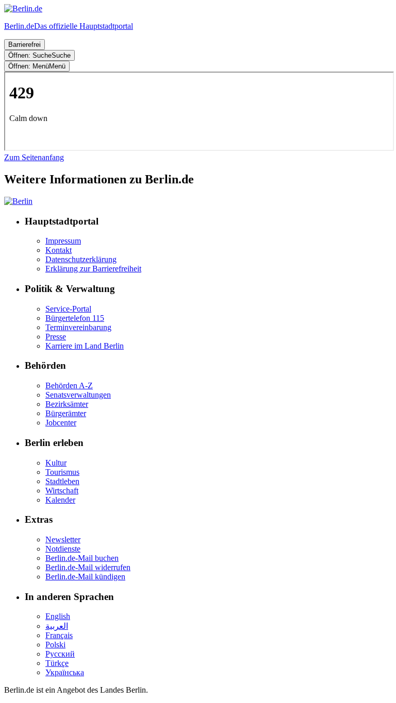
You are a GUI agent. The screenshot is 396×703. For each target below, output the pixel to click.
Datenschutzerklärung (81, 259)
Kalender (60, 499)
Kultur (56, 462)
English (57, 616)
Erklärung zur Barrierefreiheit (93, 268)
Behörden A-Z (69, 385)
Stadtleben (62, 481)
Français (59, 635)
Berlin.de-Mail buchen (82, 558)
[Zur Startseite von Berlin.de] (18, 201)
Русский (60, 653)
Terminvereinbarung (78, 327)
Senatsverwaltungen (78, 394)
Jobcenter (60, 422)
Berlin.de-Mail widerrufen (87, 567)
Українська (64, 672)
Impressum (63, 240)
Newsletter (62, 539)
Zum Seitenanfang (34, 157)
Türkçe (57, 663)
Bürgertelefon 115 (74, 318)
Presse (55, 336)
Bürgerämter (65, 413)
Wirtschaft (61, 490)
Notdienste (62, 548)
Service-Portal (68, 308)
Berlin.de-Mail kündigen (85, 576)
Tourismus (62, 472)
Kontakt (58, 250)
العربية (56, 626)
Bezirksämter (66, 404)
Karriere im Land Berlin (84, 345)
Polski (55, 644)
